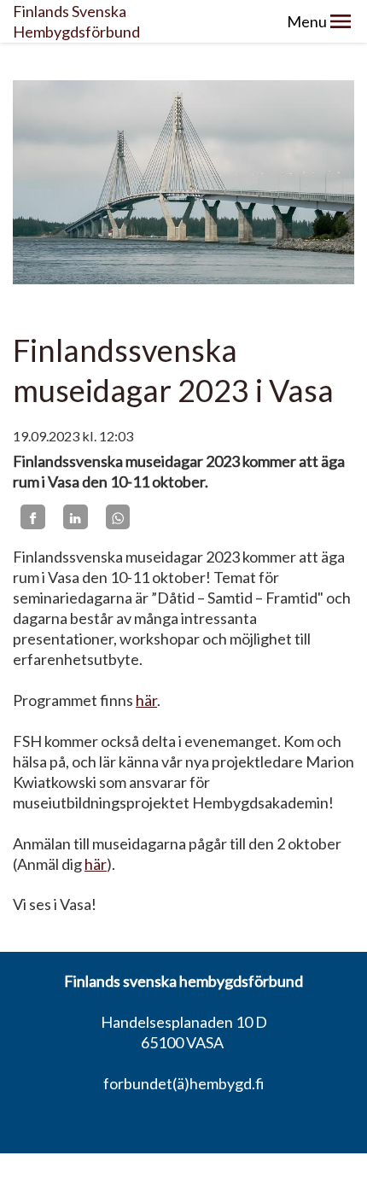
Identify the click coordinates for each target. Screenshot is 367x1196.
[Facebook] (32, 517)
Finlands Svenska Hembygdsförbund (76, 21)
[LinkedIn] (75, 517)
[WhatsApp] (118, 517)
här (146, 700)
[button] (340, 21)
